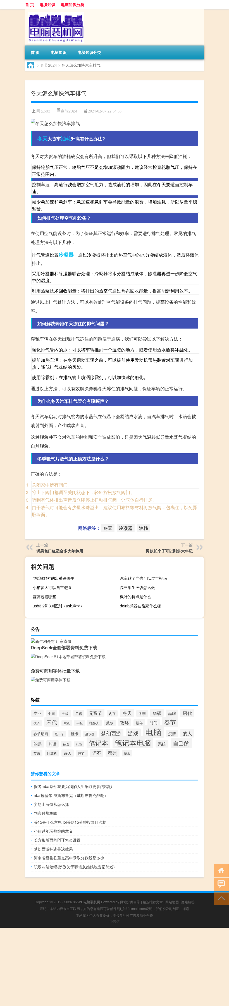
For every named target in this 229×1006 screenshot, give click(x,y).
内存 (112, 713)
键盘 (127, 753)
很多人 (94, 722)
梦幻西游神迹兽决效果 (53, 849)
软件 (81, 753)
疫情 (172, 733)
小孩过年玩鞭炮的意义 (53, 831)
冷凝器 (66, 254)
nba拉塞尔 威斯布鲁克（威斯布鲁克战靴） (71, 795)
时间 (154, 722)
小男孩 (114, 921)
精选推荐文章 (153, 901)
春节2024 (48, 65)
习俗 (78, 713)
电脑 (153, 731)
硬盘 (66, 744)
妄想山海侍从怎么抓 (51, 804)
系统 (162, 744)
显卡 (74, 733)
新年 (139, 722)
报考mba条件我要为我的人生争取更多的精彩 (73, 786)
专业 (37, 713)
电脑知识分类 (72, 4)
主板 (65, 713)
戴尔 (109, 722)
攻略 (124, 722)
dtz (47, 111)
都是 (112, 752)
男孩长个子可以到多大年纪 (169, 551)
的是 (38, 744)
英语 (37, 753)
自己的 (181, 743)
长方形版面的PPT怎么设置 (57, 840)
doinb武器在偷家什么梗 (140, 606)
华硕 (156, 713)
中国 (51, 713)
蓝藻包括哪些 (44, 596)
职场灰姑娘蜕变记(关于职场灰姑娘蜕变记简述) (74, 867)
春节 (170, 722)
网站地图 (172, 901)
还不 (96, 752)
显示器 (89, 734)
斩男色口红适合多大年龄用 (59, 551)
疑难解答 (188, 901)
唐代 (187, 713)
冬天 (42, 138)
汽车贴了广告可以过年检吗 (143, 578)
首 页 (29, 4)
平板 (80, 723)
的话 (52, 744)
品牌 (172, 713)
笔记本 (98, 742)
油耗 (66, 138)
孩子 (37, 723)
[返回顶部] (220, 898)
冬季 (142, 713)
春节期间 (41, 733)
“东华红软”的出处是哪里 (54, 578)
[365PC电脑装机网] (54, 11)
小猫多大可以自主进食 (52, 587)
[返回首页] (220, 870)
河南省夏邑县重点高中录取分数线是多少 (69, 858)
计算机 (52, 753)
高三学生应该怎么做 (137, 587)
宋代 (51, 722)
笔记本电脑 (133, 742)
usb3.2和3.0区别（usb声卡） (58, 606)
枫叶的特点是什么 (135, 596)
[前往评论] (220, 884)
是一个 (59, 734)
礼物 (79, 744)
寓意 (67, 723)
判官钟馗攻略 (45, 813)
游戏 (133, 733)
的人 (187, 733)
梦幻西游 (111, 733)
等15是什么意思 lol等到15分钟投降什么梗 (70, 822)
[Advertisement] (114, 967)
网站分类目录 (130, 901)
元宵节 (95, 713)
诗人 (67, 753)
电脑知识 (47, 4)
